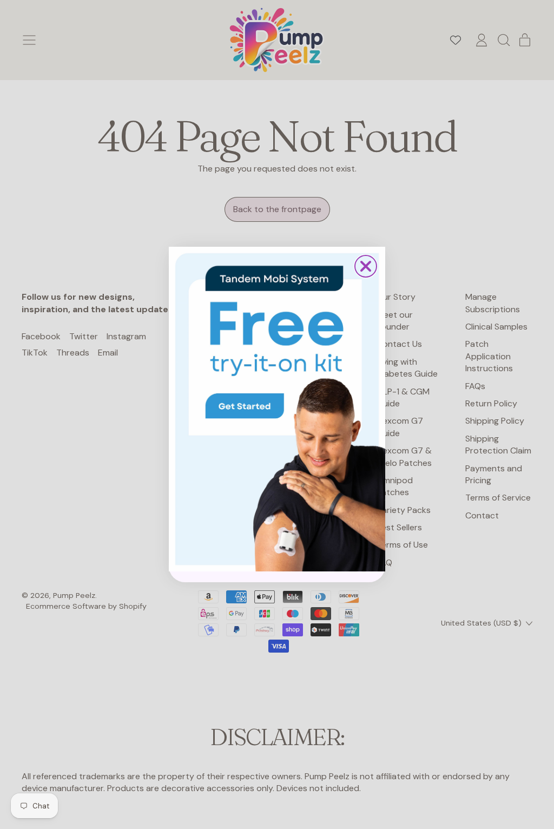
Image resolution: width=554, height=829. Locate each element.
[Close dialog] (366, 266)
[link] (277, 409)
